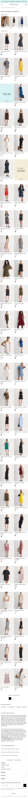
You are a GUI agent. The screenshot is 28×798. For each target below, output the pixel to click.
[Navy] (1, 181)
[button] (26, 4)
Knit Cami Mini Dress (19, 228)
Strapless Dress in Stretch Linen (20, 128)
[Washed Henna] (15, 562)
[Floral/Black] (15, 460)
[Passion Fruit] (15, 80)
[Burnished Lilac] (15, 588)
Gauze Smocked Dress (19, 278)
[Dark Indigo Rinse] (15, 206)
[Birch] (15, 613)
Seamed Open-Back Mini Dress (21, 407)
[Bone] (1, 156)
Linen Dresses (18, 707)
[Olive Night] (1, 333)
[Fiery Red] (1, 207)
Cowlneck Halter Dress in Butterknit (20, 559)
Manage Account (5, 765)
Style (3, 14)
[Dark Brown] (1, 131)
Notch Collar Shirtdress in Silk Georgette (6, 637)
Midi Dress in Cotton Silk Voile (21, 51)
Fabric (6, 14)
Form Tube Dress (18, 662)
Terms (13, 789)
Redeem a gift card (5, 769)
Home (2, 7)
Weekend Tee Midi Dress (19, 152)
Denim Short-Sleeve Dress (20, 202)
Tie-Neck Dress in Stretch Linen (20, 77)
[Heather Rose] (1, 561)
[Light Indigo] (15, 384)
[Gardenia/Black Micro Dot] (1, 640)
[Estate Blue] (15, 358)
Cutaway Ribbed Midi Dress (20, 532)
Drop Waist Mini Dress (19, 329)
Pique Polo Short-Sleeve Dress (7, 177)
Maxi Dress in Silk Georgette (6, 253)
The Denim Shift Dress (5, 51)
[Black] (15, 54)
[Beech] (1, 281)
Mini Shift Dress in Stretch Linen (6, 128)
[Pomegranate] (15, 332)
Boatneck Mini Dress (19, 355)
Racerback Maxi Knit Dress (6, 482)
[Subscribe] (24, 785)
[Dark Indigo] (1, 54)
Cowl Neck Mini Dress (19, 303)
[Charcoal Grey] (1, 231)
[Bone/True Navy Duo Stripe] (15, 256)
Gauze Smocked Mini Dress (6, 407)
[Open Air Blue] (15, 435)
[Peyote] (15, 690)
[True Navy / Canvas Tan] (1, 79)
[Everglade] (1, 461)
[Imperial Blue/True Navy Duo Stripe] (15, 105)
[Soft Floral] (1, 256)
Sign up (3, 767)
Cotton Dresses (10, 707)
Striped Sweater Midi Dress (20, 102)
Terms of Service (24, 796)
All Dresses (3, 707)
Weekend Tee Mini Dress (5, 76)
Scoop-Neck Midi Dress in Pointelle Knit (6, 330)
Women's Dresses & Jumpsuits (9, 7)
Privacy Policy (7, 789)
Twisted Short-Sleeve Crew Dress (6, 533)
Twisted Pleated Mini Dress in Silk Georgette (7, 611)
